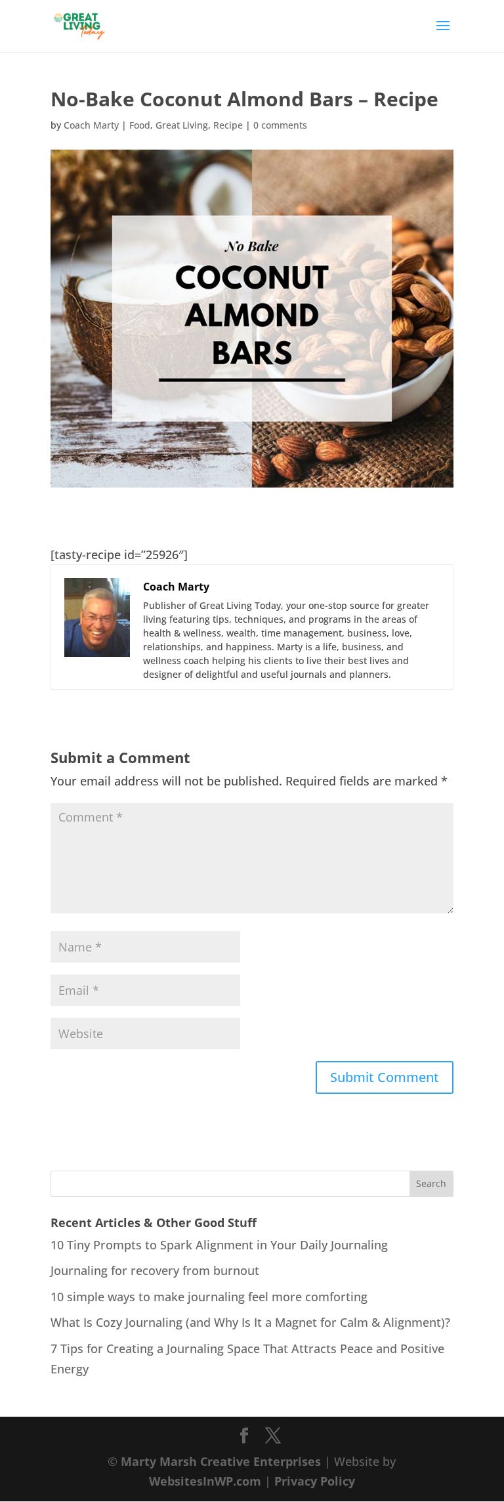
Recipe (228, 125)
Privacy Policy (314, 1481)
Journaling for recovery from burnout (155, 1270)
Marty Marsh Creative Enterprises (221, 1461)
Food (139, 125)
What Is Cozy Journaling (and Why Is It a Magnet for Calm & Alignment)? (250, 1322)
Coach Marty (91, 125)
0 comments (280, 125)
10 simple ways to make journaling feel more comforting (209, 1296)
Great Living (182, 125)
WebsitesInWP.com (205, 1481)
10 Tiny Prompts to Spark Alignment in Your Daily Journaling (219, 1245)
